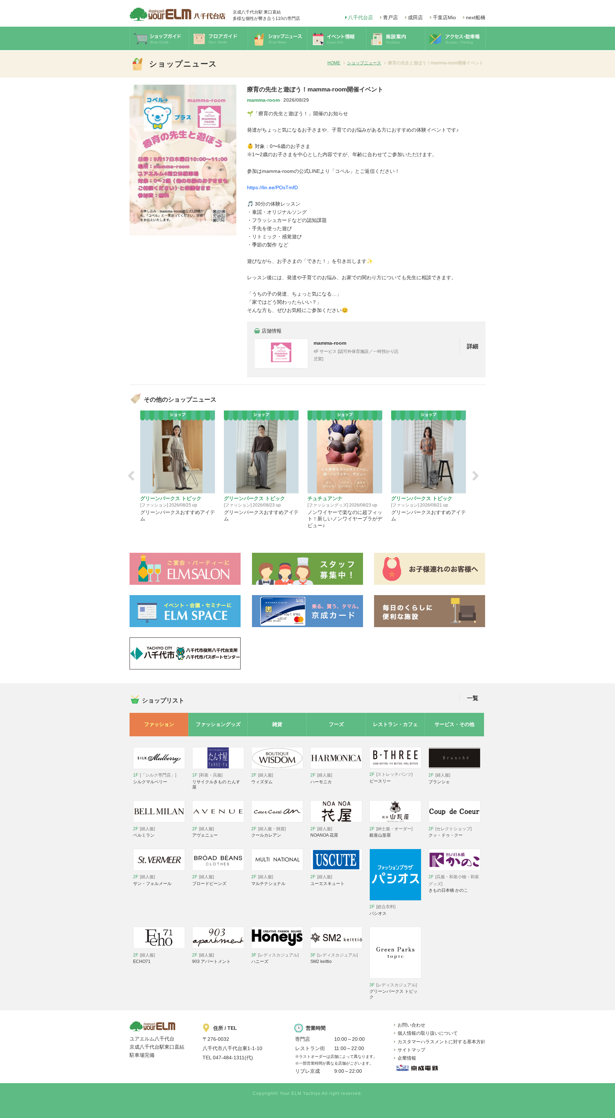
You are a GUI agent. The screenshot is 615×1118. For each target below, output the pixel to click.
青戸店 (390, 17)
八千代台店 (360, 17)
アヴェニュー (205, 832)
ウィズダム (262, 778)
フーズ (336, 724)
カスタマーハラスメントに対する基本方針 (441, 1041)
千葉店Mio (444, 17)
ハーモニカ (321, 778)
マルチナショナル (268, 880)
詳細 (472, 346)
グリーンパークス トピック (393, 990)
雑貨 (277, 724)
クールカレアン (268, 832)
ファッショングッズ (218, 724)
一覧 (472, 698)
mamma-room (263, 100)
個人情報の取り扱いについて (428, 1033)
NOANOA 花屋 (324, 832)
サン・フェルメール (152, 880)
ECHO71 (144, 958)
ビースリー (390, 778)
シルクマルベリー (154, 778)
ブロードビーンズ (209, 880)
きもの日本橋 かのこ (454, 883)
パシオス (382, 910)
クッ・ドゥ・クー (450, 832)
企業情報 (407, 1058)
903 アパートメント (211, 958)
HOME (333, 63)
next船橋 (475, 17)
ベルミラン (144, 832)
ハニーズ (275, 958)
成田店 (415, 17)
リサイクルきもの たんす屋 (216, 781)
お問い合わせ (411, 1025)
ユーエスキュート (327, 880)
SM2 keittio (334, 958)
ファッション (159, 724)
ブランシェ (439, 778)
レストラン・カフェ (395, 724)
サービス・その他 (454, 724)
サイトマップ (411, 1050)
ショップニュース (364, 63)
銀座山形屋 (390, 832)
